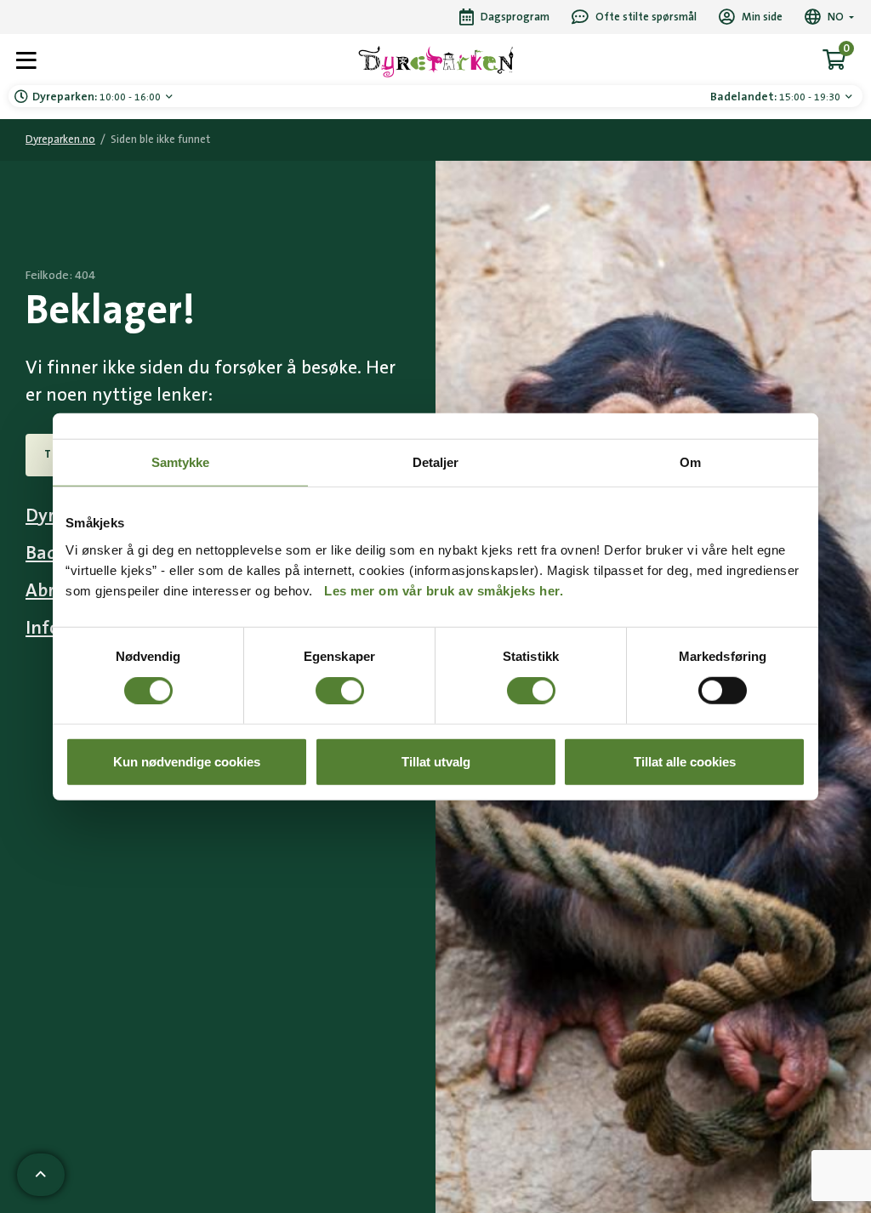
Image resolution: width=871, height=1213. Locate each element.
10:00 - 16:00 (97, 97)
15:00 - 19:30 (776, 97)
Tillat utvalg (435, 761)
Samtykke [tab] (180, 462)
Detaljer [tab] (436, 462)
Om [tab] (690, 462)
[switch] (340, 690)
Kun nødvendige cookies (186, 761)
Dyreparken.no (60, 139)
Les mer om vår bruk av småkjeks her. (443, 590)
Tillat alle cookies (685, 761)
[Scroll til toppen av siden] (41, 1174)
